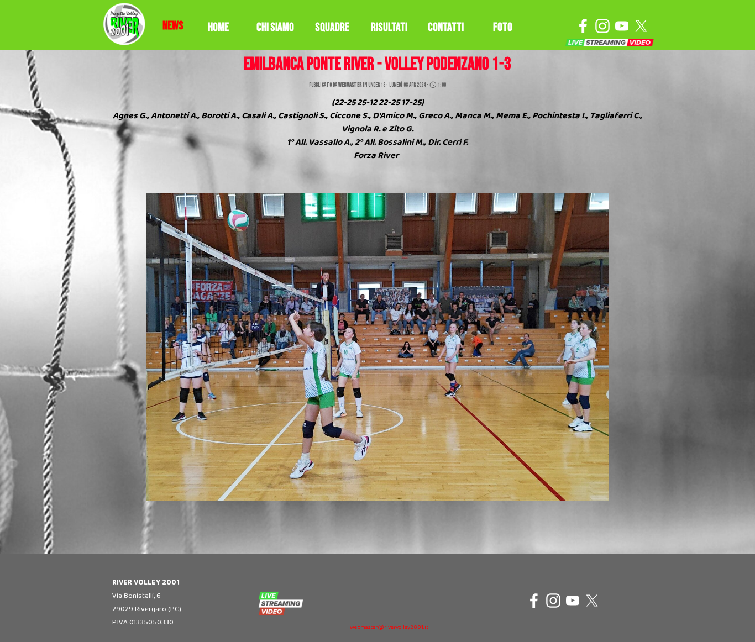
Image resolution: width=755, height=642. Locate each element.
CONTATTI (446, 27)
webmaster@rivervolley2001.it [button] (389, 627)
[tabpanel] (173, 26)
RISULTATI (389, 27)
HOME (218, 27)
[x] (641, 26)
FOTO (502, 27)
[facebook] (583, 26)
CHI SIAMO (275, 27)
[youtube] (622, 26)
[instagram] (602, 26)
